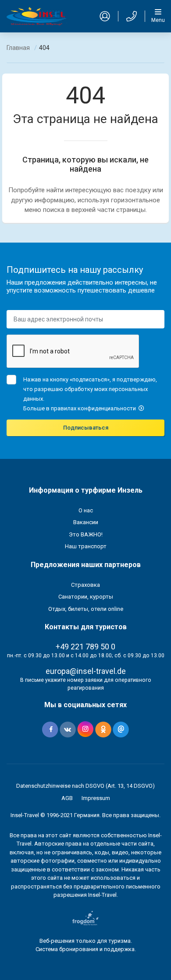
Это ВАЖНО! (86, 534)
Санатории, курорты (85, 596)
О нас (85, 510)
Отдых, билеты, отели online (85, 609)
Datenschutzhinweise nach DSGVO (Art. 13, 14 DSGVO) (85, 786)
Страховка (85, 585)
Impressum (96, 798)
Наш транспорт (86, 546)
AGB (67, 798)
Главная (18, 47)
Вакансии (85, 522)
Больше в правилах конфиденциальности (80, 408)
